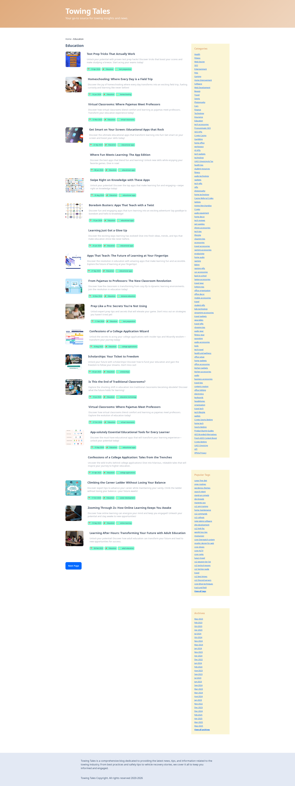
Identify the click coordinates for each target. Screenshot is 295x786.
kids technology (201, 309)
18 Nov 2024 (95, 296)
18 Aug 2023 (96, 346)
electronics (199, 394)
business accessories (203, 379)
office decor (199, 294)
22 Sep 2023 (96, 145)
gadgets (197, 180)
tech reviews (199, 220)
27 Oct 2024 (95, 422)
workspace (199, 146)
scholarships (123, 372)
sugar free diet (200, 480)
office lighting (200, 390)
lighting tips (199, 287)
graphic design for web (204, 543)
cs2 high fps (199, 528)
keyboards (198, 397)
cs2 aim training (201, 506)
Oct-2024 (198, 637)
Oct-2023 (198, 626)
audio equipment (201, 213)
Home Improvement (203, 80)
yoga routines (200, 484)
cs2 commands (200, 513)
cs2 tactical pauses (202, 565)
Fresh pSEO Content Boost (205, 438)
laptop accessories (202, 279)
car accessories (201, 272)
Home (68, 39)
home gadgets (200, 360)
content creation (201, 386)
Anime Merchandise (203, 205)
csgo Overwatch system (204, 539)
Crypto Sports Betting (203, 419)
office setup (199, 357)
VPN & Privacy (200, 453)
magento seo (200, 502)
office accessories (202, 364)
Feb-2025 (198, 715)
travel (196, 301)
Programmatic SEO (202, 128)
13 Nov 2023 (95, 120)
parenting (198, 338)
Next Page (73, 565)
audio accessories (202, 342)
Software (198, 84)
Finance (197, 109)
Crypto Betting (200, 442)
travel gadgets (200, 316)
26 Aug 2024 (97, 195)
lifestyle (197, 235)
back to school (200, 275)
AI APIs (197, 150)
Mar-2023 (198, 689)
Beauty (197, 91)
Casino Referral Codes (203, 198)
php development (201, 525)
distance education (126, 296)
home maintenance (202, 510)
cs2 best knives (200, 576)
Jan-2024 (198, 648)
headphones (199, 401)
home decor (199, 216)
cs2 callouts (199, 517)
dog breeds (199, 499)
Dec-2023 (198, 707)
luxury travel (199, 558)
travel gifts (198, 323)
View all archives (202, 729)
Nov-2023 (198, 652)
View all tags (200, 591)
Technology (199, 113)
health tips (198, 165)
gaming (197, 261)
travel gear (199, 283)
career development (125, 498)
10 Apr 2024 (94, 69)
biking (196, 264)
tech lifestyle (199, 412)
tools (196, 346)
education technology (126, 397)
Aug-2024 (198, 696)
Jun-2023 (198, 681)
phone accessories (202, 227)
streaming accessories (204, 312)
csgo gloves (199, 547)
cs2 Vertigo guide (201, 569)
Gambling (198, 139)
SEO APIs (198, 132)
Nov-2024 (198, 641)
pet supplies (199, 224)
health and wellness (202, 353)
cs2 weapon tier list (202, 561)
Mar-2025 (198, 722)
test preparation (123, 69)
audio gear (199, 331)
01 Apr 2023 (95, 473)
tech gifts (198, 183)
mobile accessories (202, 298)
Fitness (197, 58)
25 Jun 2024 (95, 246)
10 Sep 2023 (94, 523)
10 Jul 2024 (95, 397)
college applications (127, 346)
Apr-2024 (198, 656)
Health (197, 54)
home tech (198, 423)
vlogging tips (199, 327)
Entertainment (200, 69)
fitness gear (199, 334)
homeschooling (123, 94)
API (195, 449)
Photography (199, 102)
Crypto (197, 209)
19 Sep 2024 (97, 447)
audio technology (201, 176)
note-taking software (203, 521)
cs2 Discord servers (202, 580)
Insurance (198, 117)
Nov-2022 (198, 704)
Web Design (199, 61)
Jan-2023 (198, 700)
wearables (198, 320)
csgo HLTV (198, 550)
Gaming (197, 76)
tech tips (198, 231)
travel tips (198, 382)
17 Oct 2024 (94, 498)
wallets (197, 416)
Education (107, 69)
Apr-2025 (198, 718)
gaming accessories (202, 250)
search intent (200, 491)
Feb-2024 (198, 667)
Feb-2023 (198, 622)
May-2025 (198, 726)
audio (196, 375)
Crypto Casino (200, 135)
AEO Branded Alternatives (205, 434)
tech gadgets (199, 154)
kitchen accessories (202, 371)
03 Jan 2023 (95, 372)
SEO (196, 65)
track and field (200, 587)
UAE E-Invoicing (201, 445)
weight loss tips (200, 532)
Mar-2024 (198, 692)
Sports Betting (200, 427)
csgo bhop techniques (203, 584)
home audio (199, 257)
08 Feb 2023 (96, 548)
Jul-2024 (197, 633)
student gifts (199, 305)
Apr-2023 (198, 630)
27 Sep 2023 (94, 271)
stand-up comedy (201, 495)
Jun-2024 (198, 663)
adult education (126, 548)
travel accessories (202, 246)
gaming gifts (199, 268)
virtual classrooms (125, 120)
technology (199, 157)
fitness (197, 172)
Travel (197, 95)
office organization (202, 290)
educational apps (126, 145)
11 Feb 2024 (97, 321)
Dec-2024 (198, 711)
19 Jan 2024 (96, 220)
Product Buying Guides (204, 430)
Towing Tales (87, 11)
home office (199, 143)
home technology (201, 194)
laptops (197, 202)
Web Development (202, 87)
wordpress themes (202, 488)
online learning (124, 523)
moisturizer (199, 536)
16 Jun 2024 (95, 94)
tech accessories (201, 124)
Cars (196, 106)
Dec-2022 (198, 659)
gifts (196, 187)
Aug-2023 (198, 670)
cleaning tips (199, 239)
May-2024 (198, 644)
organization (199, 405)
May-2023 (198, 619)
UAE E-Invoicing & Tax (203, 161)
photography (199, 191)
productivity (199, 253)
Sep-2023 (198, 674)
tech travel (198, 349)
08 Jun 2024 (97, 170)
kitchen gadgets (201, 368)
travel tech (198, 408)
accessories (199, 242)
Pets (196, 72)
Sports (197, 98)
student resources (202, 168)
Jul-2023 (197, 678)
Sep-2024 (198, 685)
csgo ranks (199, 554)
